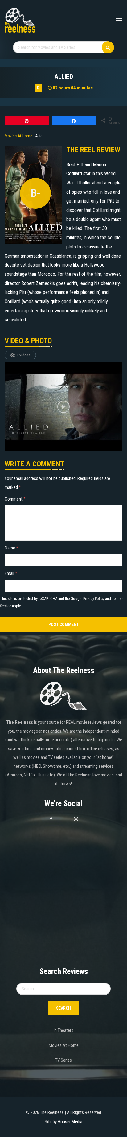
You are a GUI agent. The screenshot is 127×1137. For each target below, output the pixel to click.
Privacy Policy (93, 598)
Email (11, 573)
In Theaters (63, 1030)
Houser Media (70, 1121)
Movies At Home (64, 1045)
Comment (15, 499)
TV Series (63, 1060)
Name (11, 548)
